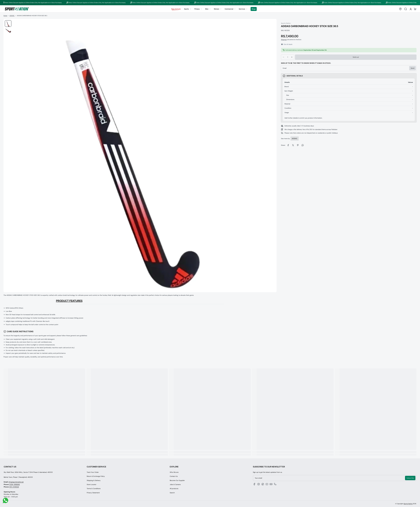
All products (174, 488)
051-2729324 (14, 487)
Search (172, 493)
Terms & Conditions (94, 488)
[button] (400, 9)
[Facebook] (254, 484)
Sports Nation (408, 504)
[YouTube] (267, 484)
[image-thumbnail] (8, 23)
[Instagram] (258, 484)
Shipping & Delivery (94, 480)
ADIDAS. (12, 16)
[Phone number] (275, 484)
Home (5, 16)
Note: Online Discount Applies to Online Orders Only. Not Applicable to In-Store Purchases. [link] (77, 3)
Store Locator (91, 484)
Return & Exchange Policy (96, 476)
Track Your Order (93, 472)
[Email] (271, 484)
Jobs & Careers (175, 484)
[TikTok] (262, 484)
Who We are (174, 472)
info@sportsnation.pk (16, 482)
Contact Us (174, 476)
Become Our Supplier (177, 480)
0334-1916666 (14, 484)
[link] (187, 9)
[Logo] (17, 9)
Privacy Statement (93, 493)
